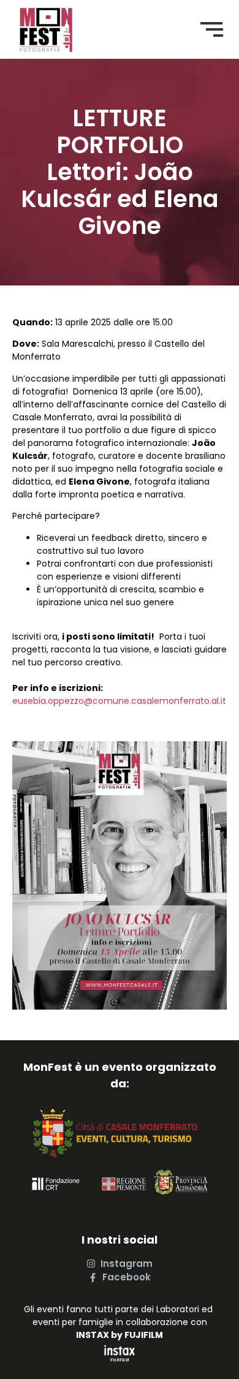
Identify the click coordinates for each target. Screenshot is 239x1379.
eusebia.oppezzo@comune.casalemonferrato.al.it (119, 701)
